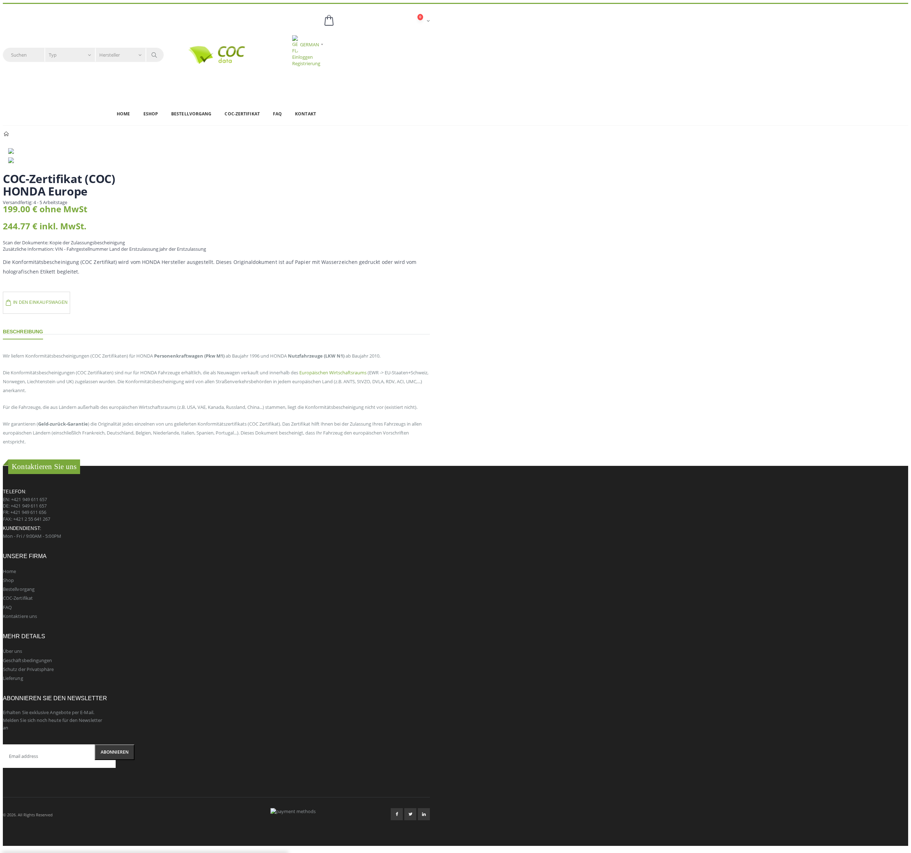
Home (123, 114)
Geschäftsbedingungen (27, 660)
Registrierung (306, 63)
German (309, 44)
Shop (8, 580)
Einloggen (302, 57)
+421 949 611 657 (29, 499)
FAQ (277, 114)
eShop (150, 114)
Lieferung (13, 678)
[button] (376, 21)
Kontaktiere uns (20, 616)
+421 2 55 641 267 (31, 519)
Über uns (12, 651)
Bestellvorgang (191, 114)
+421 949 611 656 (28, 512)
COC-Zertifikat (242, 114)
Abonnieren (114, 752)
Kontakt (305, 114)
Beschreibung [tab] (23, 331)
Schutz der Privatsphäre (28, 669)
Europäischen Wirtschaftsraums (333, 372)
